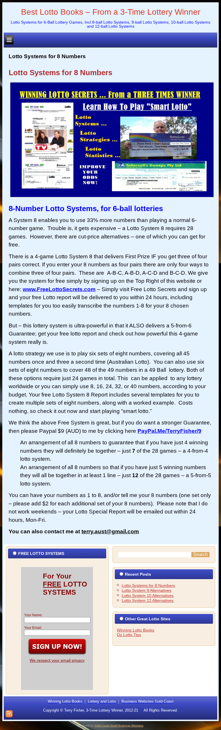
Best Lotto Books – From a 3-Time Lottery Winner (110, 11)
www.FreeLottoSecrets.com (59, 289)
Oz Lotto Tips (129, 634)
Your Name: (33, 615)
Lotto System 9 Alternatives (146, 590)
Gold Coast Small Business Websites (118, 725)
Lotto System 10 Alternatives (148, 595)
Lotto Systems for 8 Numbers (60, 72)
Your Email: (33, 628)
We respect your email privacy (57, 660)
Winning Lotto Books (135, 630)
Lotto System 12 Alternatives (148, 600)
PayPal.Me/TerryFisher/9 (169, 431)
